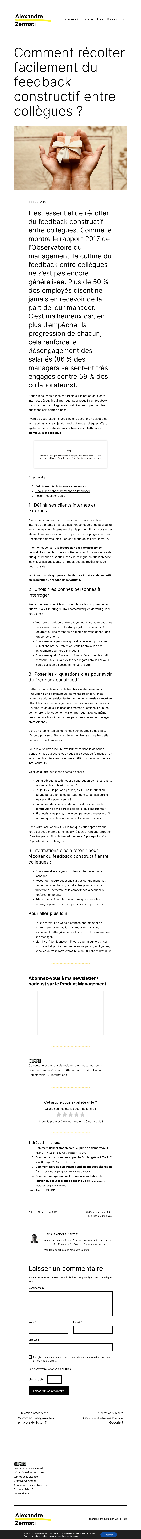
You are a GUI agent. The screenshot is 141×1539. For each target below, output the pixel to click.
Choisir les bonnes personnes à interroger (62, 491)
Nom (32, 1322)
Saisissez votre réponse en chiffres (50, 1368)
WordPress (121, 1518)
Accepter (109, 1534)
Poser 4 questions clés (50, 495)
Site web (34, 1339)
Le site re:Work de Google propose (58, 922)
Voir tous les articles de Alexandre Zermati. (66, 1249)
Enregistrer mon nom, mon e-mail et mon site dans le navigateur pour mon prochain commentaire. (72, 1359)
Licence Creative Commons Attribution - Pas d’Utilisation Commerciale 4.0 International (30, 1485)
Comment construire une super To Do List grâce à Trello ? (73, 1157)
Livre (100, 19)
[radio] (58, 1115)
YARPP (50, 1190)
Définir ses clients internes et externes (60, 486)
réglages (73, 1536)
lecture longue (105, 1215)
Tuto (124, 19)
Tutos (109, 1212)
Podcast (112, 19)
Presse (89, 19)
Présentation (73, 19)
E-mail (77, 1322)
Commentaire (38, 1287)
